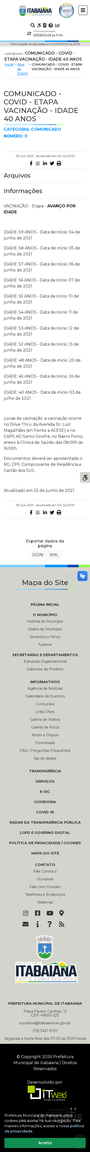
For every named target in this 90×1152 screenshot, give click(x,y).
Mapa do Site (45, 853)
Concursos (45, 704)
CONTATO (45, 864)
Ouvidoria (45, 802)
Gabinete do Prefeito (45, 669)
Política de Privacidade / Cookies (45, 843)
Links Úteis (45, 711)
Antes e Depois (45, 735)
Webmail (45, 902)
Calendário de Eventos (45, 696)
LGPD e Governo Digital (45, 832)
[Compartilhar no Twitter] (52, 163)
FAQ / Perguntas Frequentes (45, 750)
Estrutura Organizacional (45, 661)
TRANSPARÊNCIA (45, 771)
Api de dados (45, 758)
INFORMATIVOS (45, 682)
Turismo (45, 644)
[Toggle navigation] (83, 10)
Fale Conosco (45, 871)
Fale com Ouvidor (45, 887)
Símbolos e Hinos (45, 637)
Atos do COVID (22, 69)
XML (54, 554)
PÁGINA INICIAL (45, 604)
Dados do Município (45, 629)
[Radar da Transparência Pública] (57, 25)
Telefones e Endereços (45, 894)
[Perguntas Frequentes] (50, 25)
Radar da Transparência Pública (45, 822)
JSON (37, 554)
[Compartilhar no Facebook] (31, 163)
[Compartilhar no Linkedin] (45, 163)
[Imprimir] (59, 163)
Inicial (9, 64)
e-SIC (45, 791)
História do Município (45, 621)
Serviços (45, 781)
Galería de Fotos (45, 727)
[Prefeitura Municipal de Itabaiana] (35, 10)
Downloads (45, 743)
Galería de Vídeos (45, 719)
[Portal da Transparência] (44, 25)
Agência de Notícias (45, 688)
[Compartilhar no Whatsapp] (38, 163)
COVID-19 (45, 812)
